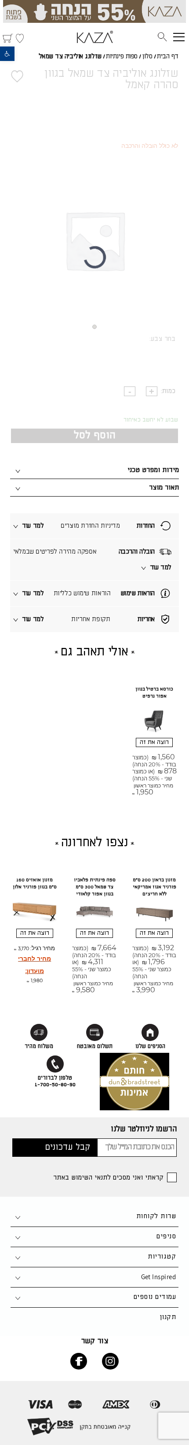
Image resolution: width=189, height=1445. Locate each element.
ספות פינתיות (122, 56)
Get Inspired (158, 1277)
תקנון (168, 1317)
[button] (7, 53)
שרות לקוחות (156, 1216)
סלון (147, 56)
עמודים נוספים (155, 1297)
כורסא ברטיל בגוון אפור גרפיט (154, 693)
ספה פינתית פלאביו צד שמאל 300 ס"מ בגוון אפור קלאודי (95, 887)
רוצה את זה (154, 742)
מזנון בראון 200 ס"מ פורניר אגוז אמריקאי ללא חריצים (154, 887)
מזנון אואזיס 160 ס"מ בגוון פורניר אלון (35, 883)
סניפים (166, 1236)
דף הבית (167, 56)
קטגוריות (162, 1256)
